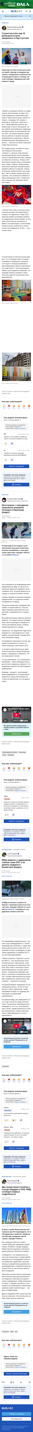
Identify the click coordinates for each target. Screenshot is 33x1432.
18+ (16, 1331)
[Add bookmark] (29, 1382)
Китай (4, 755)
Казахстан (6, 1066)
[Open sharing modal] (20, 1382)
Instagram (18, 484)
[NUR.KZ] (16, 11)
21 (4, 770)
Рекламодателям (16, 1419)
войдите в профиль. (20, 428)
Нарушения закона (19, 849)
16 (24, 1346)
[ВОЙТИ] (30, 11)
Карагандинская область (10, 752)
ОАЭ (11, 1331)
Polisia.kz (15, 555)
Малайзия (11, 755)
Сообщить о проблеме (16, 1414)
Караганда (22, 752)
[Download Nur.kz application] (16, 4)
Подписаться (16, 734)
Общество (5, 23)
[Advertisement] (16, 96)
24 (4, 1081)
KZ (26, 11)
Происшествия (7, 849)
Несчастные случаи (19, 1176)
